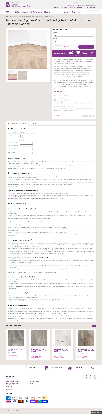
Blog (87, 7)
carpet (52, 299)
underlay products (16, 234)
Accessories (57, 11)
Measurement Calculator (17, 123)
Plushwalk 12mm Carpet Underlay (42, 265)
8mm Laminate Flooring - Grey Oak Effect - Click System (15, 349)
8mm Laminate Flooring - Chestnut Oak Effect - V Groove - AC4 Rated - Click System (86, 350)
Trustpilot (56, 115)
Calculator (80, 7)
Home (7, 16)
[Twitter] (86, 377)
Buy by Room (66, 12)
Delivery (55, 7)
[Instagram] (94, 377)
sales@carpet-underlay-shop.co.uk (87, 5)
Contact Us (93, 7)
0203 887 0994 (71, 5)
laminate (57, 299)
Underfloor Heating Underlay (35, 12)
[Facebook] (90, 377)
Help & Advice (63, 7)
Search (30, 380)
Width (55, 32)
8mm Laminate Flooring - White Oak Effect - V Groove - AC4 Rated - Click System (62, 350)
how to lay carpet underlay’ (66, 318)
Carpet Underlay (8, 12)
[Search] (99, 12)
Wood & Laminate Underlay (21, 12)
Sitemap (31, 383)
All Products (9, 389)
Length (55, 38)
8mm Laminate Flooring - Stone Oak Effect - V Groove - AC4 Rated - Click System (39, 350)
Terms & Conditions (34, 381)
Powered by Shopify (91, 410)
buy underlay (19, 286)
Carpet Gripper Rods (47, 12)
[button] (96, 412)
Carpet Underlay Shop (39, 161)
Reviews (33, 123)
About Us (72, 7)
